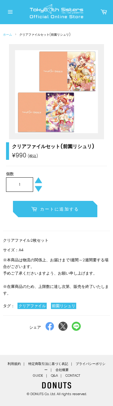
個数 (10, 174)
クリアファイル (32, 306)
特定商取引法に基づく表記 (48, 363)
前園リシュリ (63, 306)
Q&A (54, 375)
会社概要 (62, 369)
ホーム (7, 34)
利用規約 (14, 363)
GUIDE (38, 375)
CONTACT (72, 375)
